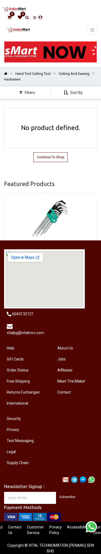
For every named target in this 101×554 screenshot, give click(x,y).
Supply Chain (18, 463)
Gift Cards (15, 359)
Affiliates (64, 370)
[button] (74, 92)
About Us (65, 348)
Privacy (13, 429)
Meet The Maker (71, 381)
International (17, 403)
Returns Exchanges (23, 392)
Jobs (61, 359)
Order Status (18, 370)
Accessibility (77, 527)
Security (14, 418)
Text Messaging (20, 441)
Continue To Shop (50, 157)
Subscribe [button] (67, 497)
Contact (64, 392)
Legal (11, 452)
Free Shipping (18, 381)
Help (10, 348)
